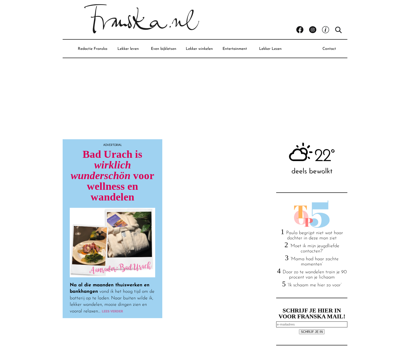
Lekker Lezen (270, 49)
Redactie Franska (92, 49)
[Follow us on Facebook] (302, 30)
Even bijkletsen (163, 49)
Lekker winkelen (199, 49)
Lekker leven (128, 49)
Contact (329, 49)
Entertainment (235, 49)
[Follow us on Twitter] (328, 30)
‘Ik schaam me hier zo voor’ (314, 285)
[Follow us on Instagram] (315, 30)
